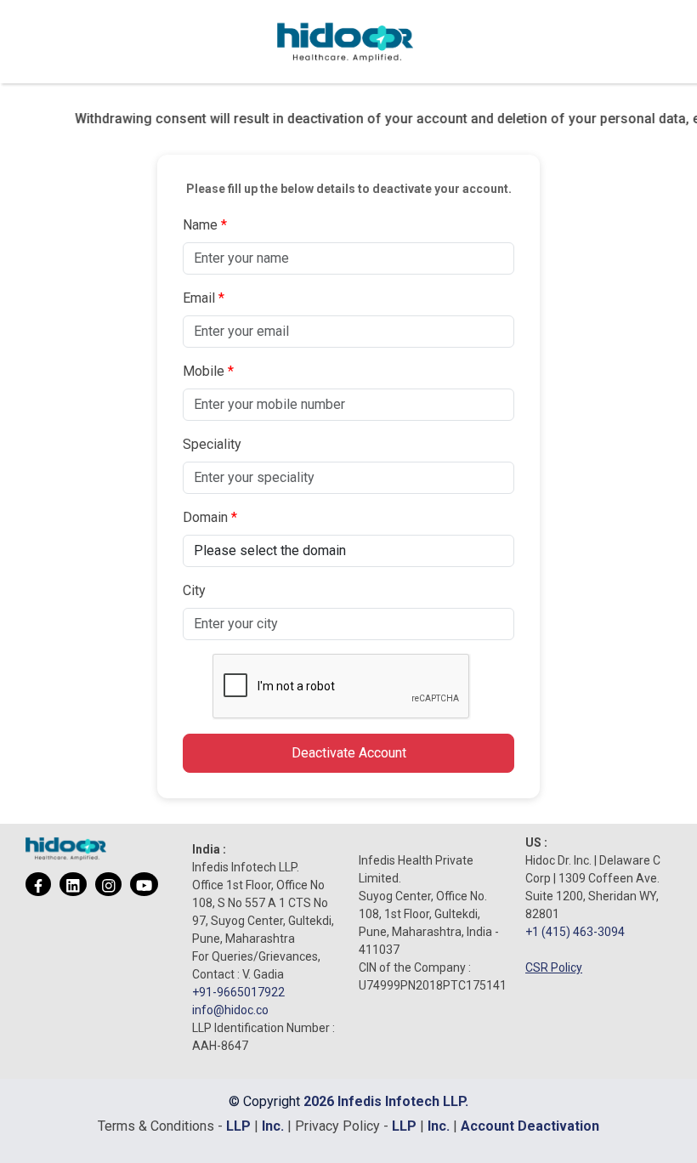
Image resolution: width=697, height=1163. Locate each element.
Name (200, 225)
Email (199, 298)
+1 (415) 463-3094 (575, 932)
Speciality (212, 444)
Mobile (203, 371)
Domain (205, 517)
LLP (238, 1126)
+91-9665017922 (238, 992)
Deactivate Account (349, 753)
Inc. (274, 1126)
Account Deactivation (530, 1126)
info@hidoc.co (230, 1010)
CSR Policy (553, 967)
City (194, 590)
